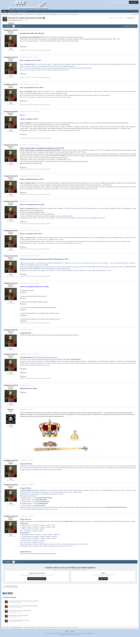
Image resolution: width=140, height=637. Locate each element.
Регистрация (134, 2)
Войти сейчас (103, 578)
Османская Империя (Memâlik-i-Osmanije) (19, 620)
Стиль (72, 631)
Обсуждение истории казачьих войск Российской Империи (23, 605)
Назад (7, 26)
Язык (66, 631)
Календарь (12, 11)
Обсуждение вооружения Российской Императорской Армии (23, 601)
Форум (4, 11)
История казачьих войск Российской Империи (20, 610)
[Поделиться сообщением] (136, 30)
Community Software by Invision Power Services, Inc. (70, 634)
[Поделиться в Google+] (9, 593)
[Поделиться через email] (11, 593)
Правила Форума (22, 11)
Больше (134, 14)
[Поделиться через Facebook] (4, 593)
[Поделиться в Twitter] (6, 593)
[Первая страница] (4, 26)
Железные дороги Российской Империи (18, 615)
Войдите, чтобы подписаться (118, 17)
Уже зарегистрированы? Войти (119, 2)
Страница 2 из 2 (19, 26)
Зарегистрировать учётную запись (37, 578)
